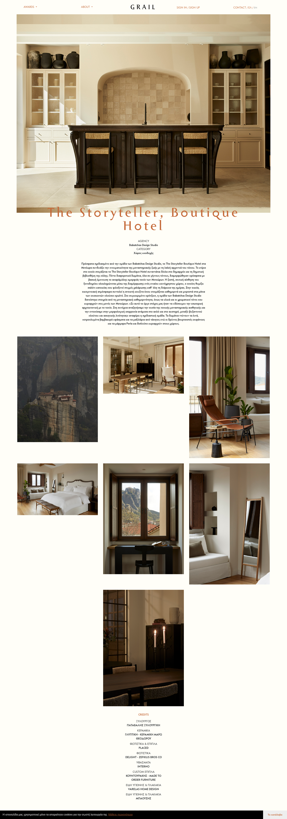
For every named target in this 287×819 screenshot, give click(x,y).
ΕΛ (250, 7)
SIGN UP (194, 7)
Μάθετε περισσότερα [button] (120, 814)
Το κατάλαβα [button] (275, 814)
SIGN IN (182, 7)
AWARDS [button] (29, 7)
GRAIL (143, 7)
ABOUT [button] (86, 7)
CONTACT (239, 7)
